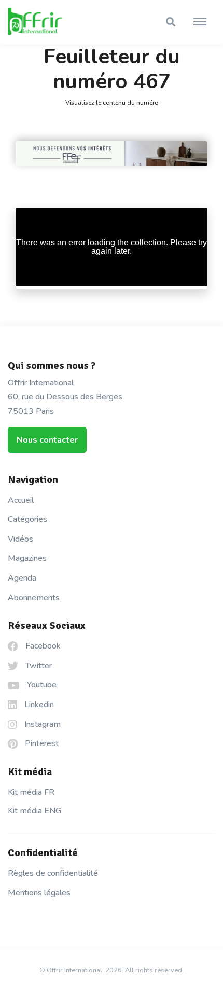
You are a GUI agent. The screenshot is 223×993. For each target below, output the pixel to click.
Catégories (27, 519)
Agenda (22, 578)
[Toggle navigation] (200, 22)
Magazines (27, 558)
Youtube (41, 685)
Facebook (42, 646)
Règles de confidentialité (53, 873)
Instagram (41, 724)
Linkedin (38, 704)
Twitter (37, 665)
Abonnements (34, 597)
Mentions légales (39, 893)
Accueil (21, 500)
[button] (170, 22)
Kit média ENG (34, 811)
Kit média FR (31, 792)
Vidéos (20, 539)
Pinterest (41, 743)
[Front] (47, 22)
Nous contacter (47, 440)
